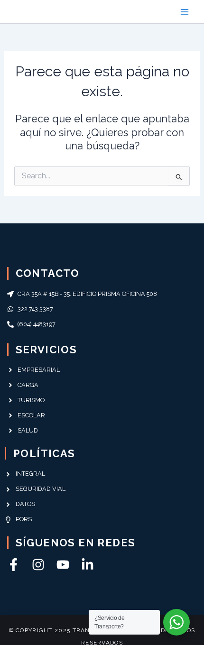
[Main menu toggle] (185, 12)
